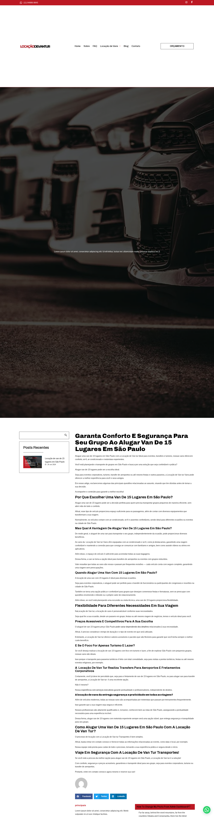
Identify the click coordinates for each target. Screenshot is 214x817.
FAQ (95, 46)
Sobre (87, 46)
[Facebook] (192, 2)
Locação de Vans (109, 46)
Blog (126, 46)
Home (77, 46)
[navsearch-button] (44, 435)
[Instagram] (186, 2)
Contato (136, 46)
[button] (84, 796)
